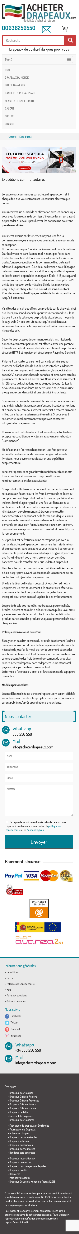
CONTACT (10, 116)
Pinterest (14, 1029)
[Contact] (46, 29)
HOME (8, 69)
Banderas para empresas (22, 1152)
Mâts (9, 989)
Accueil (13, 136)
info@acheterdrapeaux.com (32, 746)
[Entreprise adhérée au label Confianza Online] (39, 908)
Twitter (13, 1022)
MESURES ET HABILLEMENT (19, 100)
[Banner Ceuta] (39, 160)
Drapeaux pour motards (21, 1119)
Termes (10, 978)
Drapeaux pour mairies (21, 1092)
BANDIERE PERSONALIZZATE (20, 93)
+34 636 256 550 (28, 1050)
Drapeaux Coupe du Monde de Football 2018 (32, 1181)
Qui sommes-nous (16, 1001)
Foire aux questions (17, 995)
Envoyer (39, 841)
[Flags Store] (39, 11)
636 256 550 (22, 734)
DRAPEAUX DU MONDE (17, 77)
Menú (8, 59)
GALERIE (9, 108)
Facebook (15, 1015)
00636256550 (18, 27)
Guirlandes (43, 1125)
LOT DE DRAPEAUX (15, 85)
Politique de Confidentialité (21, 983)
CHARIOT (9, 124)
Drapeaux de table (18, 1112)
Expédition (12, 972)
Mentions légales (35, 829)
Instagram (15, 1035)
